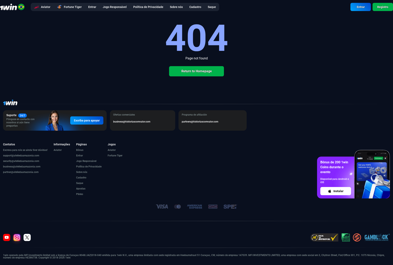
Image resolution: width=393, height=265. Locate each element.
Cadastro (81, 177)
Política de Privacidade (89, 166)
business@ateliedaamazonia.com (21, 166)
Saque (79, 183)
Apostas (80, 188)
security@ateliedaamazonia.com (21, 161)
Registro (382, 7)
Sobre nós (81, 172)
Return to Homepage (196, 71)
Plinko (79, 194)
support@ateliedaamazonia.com (21, 155)
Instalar (338, 191)
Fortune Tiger (115, 155)
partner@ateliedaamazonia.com (20, 172)
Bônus (79, 150)
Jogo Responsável (86, 161)
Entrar (361, 7)
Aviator (58, 150)
